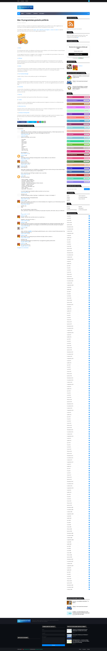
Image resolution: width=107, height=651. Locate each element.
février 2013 (78, 425)
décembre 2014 (78, 377)
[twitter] (89, 1)
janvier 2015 (78, 375)
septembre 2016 (78, 332)
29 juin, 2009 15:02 (25, 233)
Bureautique (77, 110)
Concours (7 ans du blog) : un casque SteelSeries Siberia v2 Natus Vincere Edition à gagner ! (80, 87)
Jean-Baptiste (47, 29)
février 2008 (78, 554)
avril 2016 (78, 343)
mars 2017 (78, 319)
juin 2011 (78, 468)
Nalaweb (80, 206)
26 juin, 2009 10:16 (25, 153)
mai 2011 (78, 470)
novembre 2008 (78, 535)
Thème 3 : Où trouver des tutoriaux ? (80, 81)
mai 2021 (78, 267)
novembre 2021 (78, 254)
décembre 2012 (78, 429)
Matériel (77, 144)
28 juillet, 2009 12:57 (25, 246)
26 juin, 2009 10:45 (25, 158)
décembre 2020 (78, 278)
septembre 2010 (78, 488)
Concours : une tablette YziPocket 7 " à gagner (81, 602)
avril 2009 (78, 524)
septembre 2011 (78, 462)
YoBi (22, 130)
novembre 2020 (78, 280)
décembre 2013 (78, 403)
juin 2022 (78, 239)
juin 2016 (78, 339)
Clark (38, 29)
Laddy (22, 176)
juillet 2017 (78, 311)
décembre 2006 (78, 585)
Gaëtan (56, 29)
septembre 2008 (78, 539)
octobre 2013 (78, 408)
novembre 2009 (78, 509)
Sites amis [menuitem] (41, 13)
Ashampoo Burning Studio (24, 112)
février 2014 (78, 399)
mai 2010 (78, 496)
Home (18, 1)
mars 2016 (78, 345)
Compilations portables (77, 120)
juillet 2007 (78, 570)
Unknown (23, 155)
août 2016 (78, 334)
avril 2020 (78, 295)
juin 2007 (78, 572)
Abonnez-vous (78, 54)
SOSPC (68, 195)
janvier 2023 (78, 224)
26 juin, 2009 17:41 (25, 214)
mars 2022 (78, 246)
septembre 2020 (78, 285)
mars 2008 (78, 552)
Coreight (68, 208)
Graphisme (77, 134)
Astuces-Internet (82, 198)
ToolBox (20, 99)
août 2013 (78, 412)
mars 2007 (78, 578)
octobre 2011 (78, 459)
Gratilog (68, 198)
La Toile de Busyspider (83, 209)
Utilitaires (77, 178)
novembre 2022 (78, 229)
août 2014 (78, 386)
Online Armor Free (22, 106)
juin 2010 (78, 494)
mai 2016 (78, 341)
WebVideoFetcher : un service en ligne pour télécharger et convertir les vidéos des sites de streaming (81, 641)
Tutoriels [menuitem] (28, 13)
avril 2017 (78, 317)
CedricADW (23, 136)
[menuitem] (18, 13)
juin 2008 (78, 546)
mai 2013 (78, 418)
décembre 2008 (78, 533)
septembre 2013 (78, 410)
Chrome (77, 114)
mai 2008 (78, 548)
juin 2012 (78, 442)
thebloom (20, 22)
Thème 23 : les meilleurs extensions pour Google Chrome (81, 76)
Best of (77, 103)
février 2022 (78, 248)
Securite (77, 158)
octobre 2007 (78, 563)
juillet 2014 (78, 388)
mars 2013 (78, 423)
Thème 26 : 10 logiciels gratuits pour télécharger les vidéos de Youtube (80, 630)
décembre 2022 (78, 226)
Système (77, 168)
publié (30, 231)
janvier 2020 (78, 302)
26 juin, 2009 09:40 (25, 134)
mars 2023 (78, 220)
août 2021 (78, 261)
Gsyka (34, 29)
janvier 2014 (78, 401)
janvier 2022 (78, 250)
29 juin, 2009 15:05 (25, 237)
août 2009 (78, 516)
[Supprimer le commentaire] (29, 134)
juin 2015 (78, 365)
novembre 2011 (78, 457)
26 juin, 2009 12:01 (25, 174)
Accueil (18, 17)
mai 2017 (78, 315)
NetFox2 (68, 200)
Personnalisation (77, 154)
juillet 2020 (78, 289)
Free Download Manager (23, 73)
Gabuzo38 (41, 29)
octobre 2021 (78, 257)
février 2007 (78, 580)
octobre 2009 (78, 511)
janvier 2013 (78, 427)
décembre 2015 (78, 352)
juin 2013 (78, 416)
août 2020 (78, 287)
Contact (26, 1)
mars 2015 (78, 371)
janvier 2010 (78, 505)
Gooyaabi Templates (39, 649)
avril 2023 (78, 218)
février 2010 (78, 503)
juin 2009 (78, 520)
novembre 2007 (78, 561)
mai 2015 (78, 367)
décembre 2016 (78, 326)
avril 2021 (78, 270)
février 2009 (78, 529)
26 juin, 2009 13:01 (25, 192)
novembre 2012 (78, 431)
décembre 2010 (78, 481)
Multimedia (77, 147)
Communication (77, 117)
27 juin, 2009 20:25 (25, 225)
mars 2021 (78, 272)
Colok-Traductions (82, 195)
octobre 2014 (78, 382)
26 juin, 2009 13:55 (25, 198)
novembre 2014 (78, 380)
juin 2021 (78, 265)
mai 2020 (78, 293)
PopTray (20, 94)
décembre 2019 (78, 304)
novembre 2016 (78, 328)
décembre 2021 (78, 252)
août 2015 (78, 360)
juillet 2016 (78, 336)
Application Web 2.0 (77, 100)
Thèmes (77, 171)
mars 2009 (78, 526)
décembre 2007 (78, 559)
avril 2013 (78, 421)
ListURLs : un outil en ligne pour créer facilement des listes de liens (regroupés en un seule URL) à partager (81, 613)
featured (77, 127)
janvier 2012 (78, 453)
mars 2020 (78, 298)
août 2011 (78, 464)
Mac (77, 141)
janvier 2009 (78, 531)
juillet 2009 (78, 518)
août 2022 (78, 235)
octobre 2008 (78, 537)
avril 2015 (78, 369)
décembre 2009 (78, 507)
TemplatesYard (26, 649)
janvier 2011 (78, 479)
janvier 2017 (78, 324)
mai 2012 (78, 444)
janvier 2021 (78, 276)
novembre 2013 (78, 406)
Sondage (77, 164)
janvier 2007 (78, 582)
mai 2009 (78, 522)
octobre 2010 (78, 485)
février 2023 (78, 222)
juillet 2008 (78, 544)
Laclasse (52, 29)
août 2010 (78, 490)
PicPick (19, 79)
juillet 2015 (78, 362)
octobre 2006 (78, 589)
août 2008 (78, 541)
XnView (19, 66)
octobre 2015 (78, 356)
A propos (22, 1)
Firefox (19, 47)
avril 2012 (78, 447)
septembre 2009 (78, 513)
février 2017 (78, 321)
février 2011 (78, 477)
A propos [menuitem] (35, 13)
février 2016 (78, 347)
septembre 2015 (78, 358)
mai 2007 (78, 574)
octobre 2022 (78, 231)
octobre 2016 (78, 330)
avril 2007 (78, 576)
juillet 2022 (78, 237)
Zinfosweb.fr (81, 208)
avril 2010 (78, 498)
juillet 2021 (78, 263)
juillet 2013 (78, 414)
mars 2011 (78, 475)
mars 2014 (78, 397)
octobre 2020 (78, 283)
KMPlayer (20, 58)
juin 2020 (78, 291)
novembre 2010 (78, 483)
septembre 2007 (78, 565)
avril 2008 (78, 550)
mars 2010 (78, 500)
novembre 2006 (78, 587)
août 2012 (78, 438)
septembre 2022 (78, 233)
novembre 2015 (78, 354)
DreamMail (20, 86)
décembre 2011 (78, 455)
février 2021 (78, 274)
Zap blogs (77, 181)
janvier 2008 (78, 557)
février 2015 (78, 373)
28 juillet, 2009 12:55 (25, 241)
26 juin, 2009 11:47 (25, 164)
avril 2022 (78, 244)
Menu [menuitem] (22, 13)
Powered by (75, 58)
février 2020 (78, 300)
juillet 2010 (78, 492)
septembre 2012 (78, 436)
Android (77, 97)
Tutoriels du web (77, 175)
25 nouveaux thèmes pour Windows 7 (80, 634)
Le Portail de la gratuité (83, 197)
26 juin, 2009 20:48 (25, 220)
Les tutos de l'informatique (72, 209)
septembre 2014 (78, 384)
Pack (77, 151)
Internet (77, 137)
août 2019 (78, 306)
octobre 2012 (78, 434)
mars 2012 (78, 449)
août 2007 (78, 567)
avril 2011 (78, 472)
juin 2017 (78, 313)
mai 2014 (78, 393)
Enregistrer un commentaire (22, 247)
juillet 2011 (78, 466)
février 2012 (78, 451)
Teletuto (68, 197)
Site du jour (77, 161)
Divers (21, 17)
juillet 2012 (78, 440)
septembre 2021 (78, 259)
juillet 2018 (78, 308)
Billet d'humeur (77, 107)
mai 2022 (78, 242)
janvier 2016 (78, 349)
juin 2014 (78, 390)
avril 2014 (78, 395)
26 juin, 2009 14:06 (25, 204)
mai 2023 (78, 216)
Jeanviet (68, 206)
